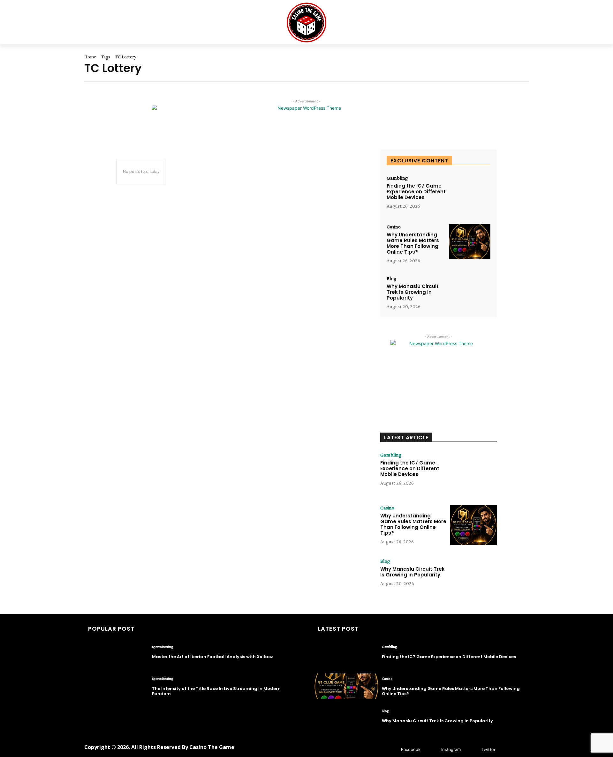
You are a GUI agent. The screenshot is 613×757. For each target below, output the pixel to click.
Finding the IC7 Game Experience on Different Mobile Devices (416, 191)
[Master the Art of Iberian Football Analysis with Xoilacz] (116, 654)
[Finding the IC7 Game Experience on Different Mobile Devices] (469, 193)
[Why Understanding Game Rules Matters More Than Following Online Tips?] (469, 242)
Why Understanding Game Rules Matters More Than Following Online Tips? (413, 243)
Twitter (488, 749)
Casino (394, 226)
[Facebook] (391, 749)
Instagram (451, 749)
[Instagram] (431, 749)
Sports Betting (162, 646)
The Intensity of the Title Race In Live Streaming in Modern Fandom (216, 691)
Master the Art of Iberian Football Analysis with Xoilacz (212, 657)
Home (90, 56)
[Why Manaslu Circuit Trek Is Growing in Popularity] (469, 293)
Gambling (397, 178)
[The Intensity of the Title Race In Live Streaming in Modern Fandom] (116, 686)
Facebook (410, 749)
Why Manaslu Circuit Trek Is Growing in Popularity (413, 292)
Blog (391, 278)
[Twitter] (472, 749)
